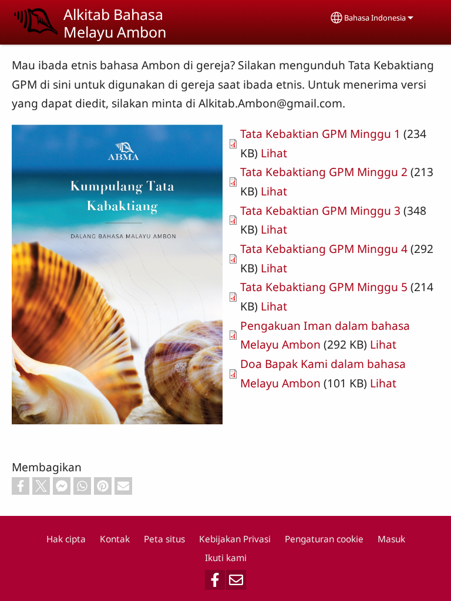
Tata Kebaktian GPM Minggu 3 (320, 210)
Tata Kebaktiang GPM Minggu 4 (324, 248)
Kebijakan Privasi (235, 539)
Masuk (391, 539)
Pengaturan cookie (324, 539)
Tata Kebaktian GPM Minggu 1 (320, 133)
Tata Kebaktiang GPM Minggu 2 (324, 172)
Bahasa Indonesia (375, 17)
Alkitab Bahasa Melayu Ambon (114, 23)
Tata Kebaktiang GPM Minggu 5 (324, 287)
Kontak (115, 539)
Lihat (274, 153)
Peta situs (164, 539)
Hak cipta (66, 539)
